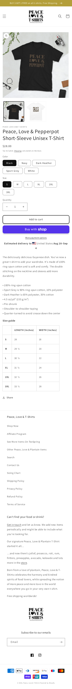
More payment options (36, 237)
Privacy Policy (14, 488)
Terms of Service (16, 504)
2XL (51, 184)
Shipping (17, 151)
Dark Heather (44, 163)
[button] (4, 16)
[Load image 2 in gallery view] (36, 111)
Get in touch (14, 524)
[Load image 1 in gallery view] (13, 111)
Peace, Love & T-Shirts (31, 683)
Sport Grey (12, 170)
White (31, 170)
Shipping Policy (15, 480)
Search (11, 457)
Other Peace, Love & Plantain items (26, 449)
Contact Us (13, 465)
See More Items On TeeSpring (23, 441)
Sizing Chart (13, 472)
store (24, 562)
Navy (24, 163)
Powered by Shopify (47, 683)
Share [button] (10, 397)
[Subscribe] (61, 642)
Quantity (7, 199)
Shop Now (13, 425)
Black (9, 163)
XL (39, 184)
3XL (8, 192)
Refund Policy (15, 496)
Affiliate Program (16, 433)
